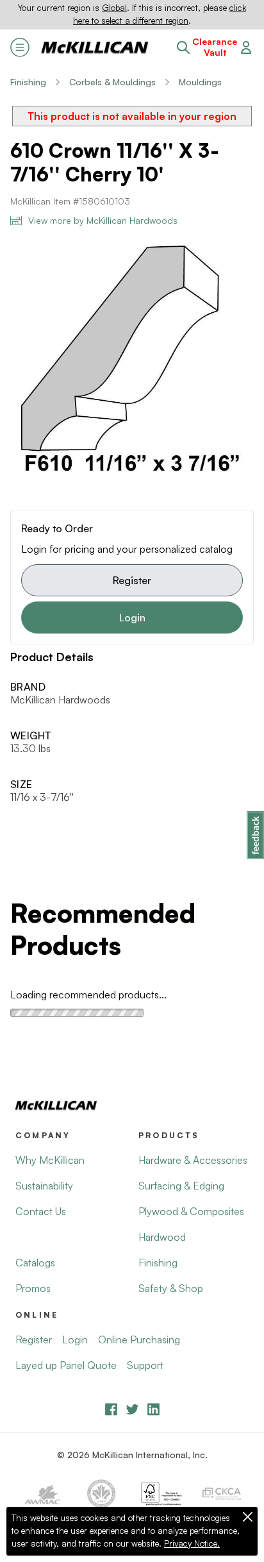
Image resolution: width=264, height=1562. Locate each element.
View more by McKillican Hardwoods (102, 220)
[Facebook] (111, 1409)
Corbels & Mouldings (112, 81)
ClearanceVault (214, 47)
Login (132, 617)
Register (132, 580)
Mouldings (200, 81)
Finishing (28, 81)
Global (114, 8)
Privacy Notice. (192, 1543)
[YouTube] (132, 1409)
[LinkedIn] (153, 1409)
